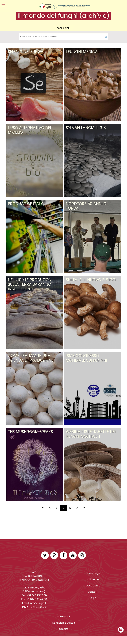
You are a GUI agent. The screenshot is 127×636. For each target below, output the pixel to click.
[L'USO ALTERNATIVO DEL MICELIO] (34, 123)
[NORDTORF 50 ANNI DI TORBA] (92, 199)
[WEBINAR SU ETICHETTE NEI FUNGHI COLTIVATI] (92, 427)
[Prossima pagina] (77, 508)
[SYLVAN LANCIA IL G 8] (92, 123)
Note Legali (63, 616)
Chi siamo (93, 579)
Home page (93, 573)
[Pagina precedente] (50, 508)
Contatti (93, 592)
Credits (63, 629)
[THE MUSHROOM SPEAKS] (34, 427)
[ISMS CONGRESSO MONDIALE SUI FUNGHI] (92, 351)
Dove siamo (93, 585)
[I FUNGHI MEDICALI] (92, 47)
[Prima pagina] (43, 508)
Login (93, 598)
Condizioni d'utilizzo (63, 623)
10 (70, 508)
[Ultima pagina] (84, 508)
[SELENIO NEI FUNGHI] (34, 47)
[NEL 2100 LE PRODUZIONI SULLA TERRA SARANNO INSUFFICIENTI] (34, 275)
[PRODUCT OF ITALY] (34, 199)
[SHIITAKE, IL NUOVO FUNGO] (92, 275)
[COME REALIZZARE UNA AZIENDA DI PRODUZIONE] (34, 351)
